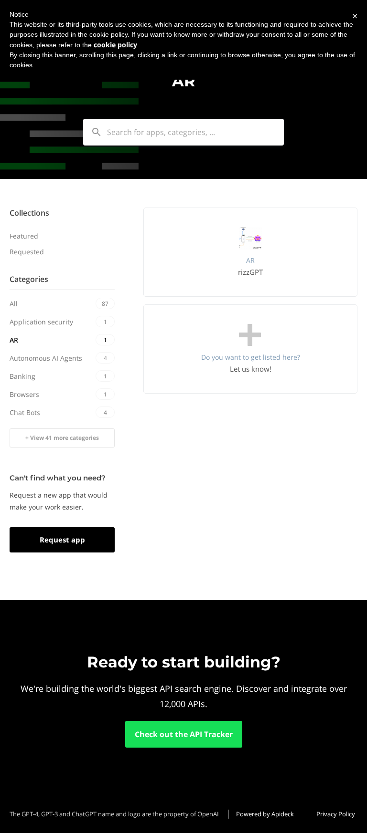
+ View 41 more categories (62, 438)
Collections (29, 213)
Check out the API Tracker (184, 734)
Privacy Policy (335, 814)
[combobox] (183, 132)
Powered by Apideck (265, 814)
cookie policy (115, 44)
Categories (29, 279)
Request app (62, 539)
